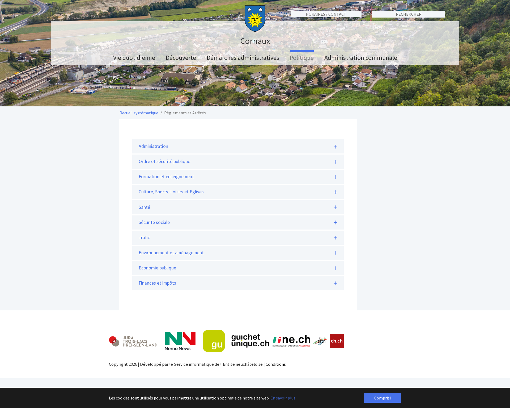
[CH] (337, 341)
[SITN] (320, 341)
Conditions (276, 364)
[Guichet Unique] (236, 341)
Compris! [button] (382, 398)
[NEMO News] (180, 341)
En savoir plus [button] (282, 398)
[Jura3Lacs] (133, 341)
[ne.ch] (291, 341)
